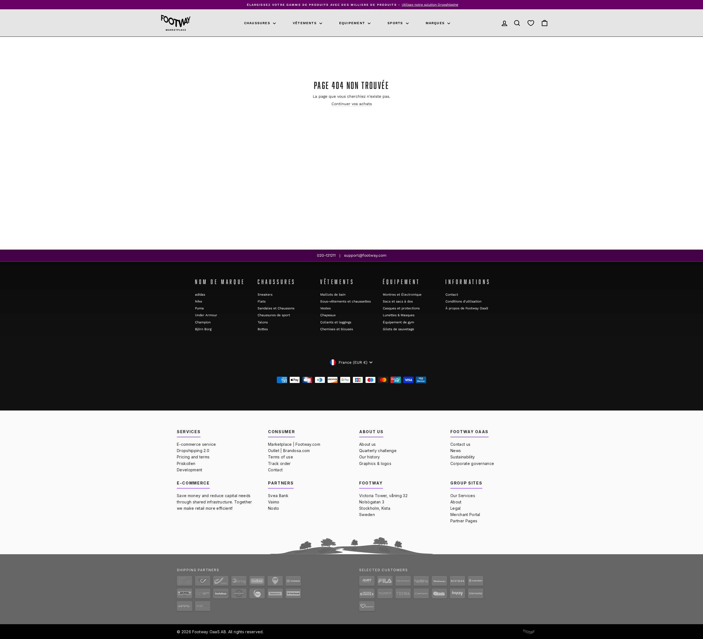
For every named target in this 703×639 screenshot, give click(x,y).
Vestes (325, 308)
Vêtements (305, 23)
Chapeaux (328, 315)
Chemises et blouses (336, 329)
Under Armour (206, 315)
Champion (203, 322)
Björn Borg (203, 329)
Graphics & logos (375, 463)
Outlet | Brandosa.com (289, 450)
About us (367, 444)
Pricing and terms (193, 457)
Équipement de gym (398, 322)
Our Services (462, 495)
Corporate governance (472, 463)
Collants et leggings (335, 322)
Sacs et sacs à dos (398, 301)
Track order (279, 463)
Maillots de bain (332, 294)
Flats (262, 301)
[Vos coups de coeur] (531, 23)
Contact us (460, 444)
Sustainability (462, 457)
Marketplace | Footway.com (294, 444)
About (456, 502)
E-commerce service (196, 444)
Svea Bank (278, 495)
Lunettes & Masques (398, 315)
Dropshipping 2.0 (193, 450)
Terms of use (280, 457)
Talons (263, 322)
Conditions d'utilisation (463, 301)
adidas (200, 294)
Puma (199, 308)
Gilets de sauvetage (398, 329)
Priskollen (186, 463)
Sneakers (265, 294)
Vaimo (274, 502)
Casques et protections (401, 308)
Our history (369, 457)
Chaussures (258, 23)
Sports (395, 23)
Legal (455, 508)
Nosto (273, 508)
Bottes (263, 329)
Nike (198, 301)
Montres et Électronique (402, 294)
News (455, 450)
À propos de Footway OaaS (466, 308)
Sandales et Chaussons (276, 308)
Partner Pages (463, 521)
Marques (436, 23)
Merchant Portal (465, 514)
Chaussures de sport (274, 315)
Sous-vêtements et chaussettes (345, 301)
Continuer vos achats (351, 104)
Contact (451, 294)
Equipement (352, 23)
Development (189, 469)
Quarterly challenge (378, 450)
